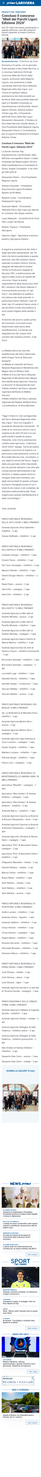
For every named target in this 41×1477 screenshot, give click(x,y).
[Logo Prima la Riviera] (20, 3)
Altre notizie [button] (32, 1254)
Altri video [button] (33, 1372)
